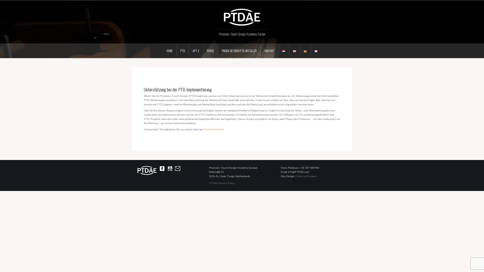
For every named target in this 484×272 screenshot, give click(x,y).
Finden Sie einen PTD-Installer (239, 51)
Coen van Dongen (306, 176)
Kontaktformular (213, 129)
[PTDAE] (242, 17)
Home (170, 51)
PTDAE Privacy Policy (221, 183)
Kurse (210, 51)
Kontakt (269, 51)
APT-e (196, 51)
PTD (182, 51)
